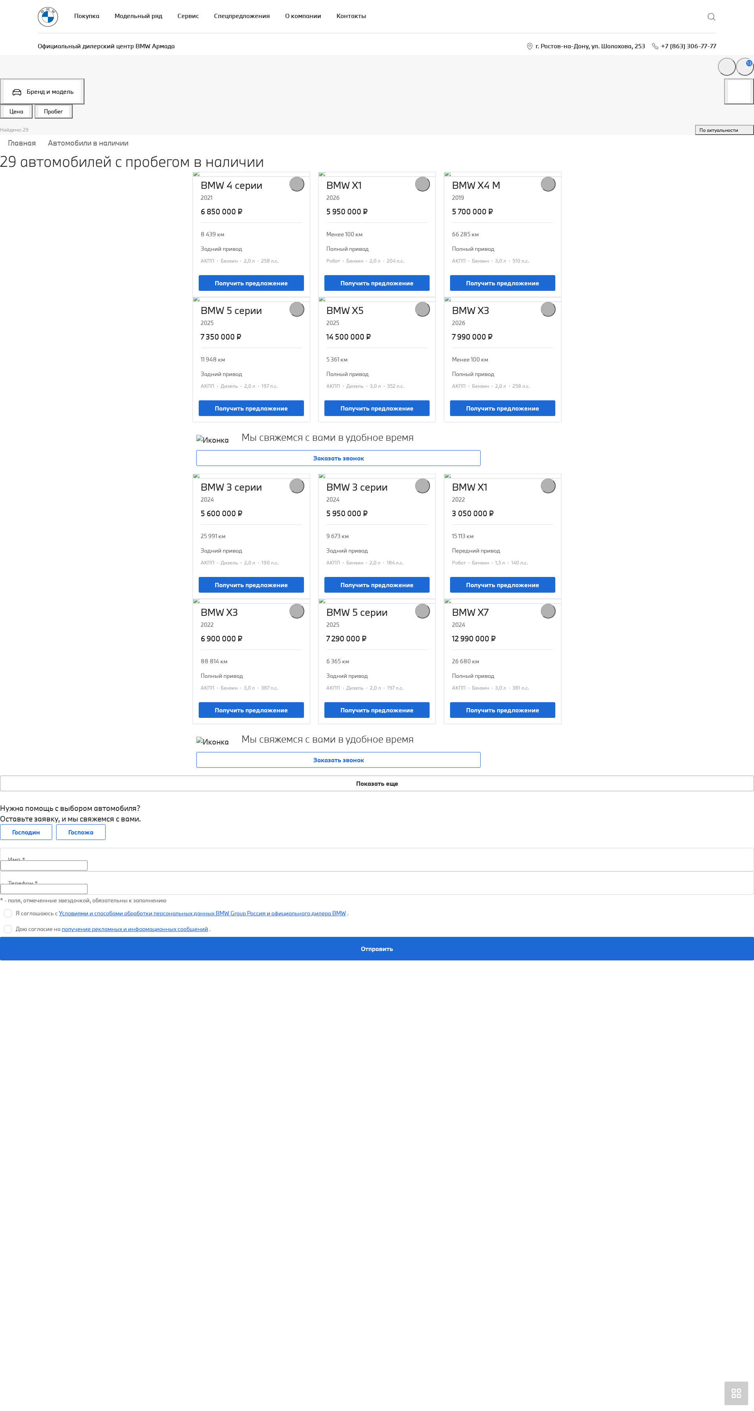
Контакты (351, 16)
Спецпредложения (242, 16)
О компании (303, 16)
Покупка (86, 16)
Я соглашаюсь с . (182, 913)
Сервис (188, 16)
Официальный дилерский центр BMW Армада (106, 46)
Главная (22, 143)
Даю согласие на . (113, 929)
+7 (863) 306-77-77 (688, 46)
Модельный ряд (138, 16)
